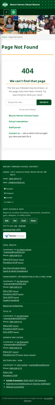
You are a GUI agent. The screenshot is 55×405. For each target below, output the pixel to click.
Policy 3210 (8, 259)
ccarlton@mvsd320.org (39, 365)
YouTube (9, 198)
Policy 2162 (8, 372)
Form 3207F (8, 297)
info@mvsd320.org (16, 182)
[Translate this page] (13, 12)
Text (14, 221)
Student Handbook (11, 300)
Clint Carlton (22, 365)
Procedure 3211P (10, 355)
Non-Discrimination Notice (14, 268)
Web (6, 221)
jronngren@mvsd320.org (15, 284)
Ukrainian (32, 355)
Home (4, 37)
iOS (15, 226)
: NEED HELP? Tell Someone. (26, 380)
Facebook (9, 189)
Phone (33, 221)
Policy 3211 (8, 352)
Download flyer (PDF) (12, 229)
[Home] (5, 4)
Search (44, 102)
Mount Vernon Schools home (23, 115)
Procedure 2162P (10, 375)
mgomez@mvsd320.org (14, 252)
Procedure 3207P (10, 294)
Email (23, 221)
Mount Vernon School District (25, 4)
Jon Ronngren (23, 281)
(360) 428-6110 (15, 178)
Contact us (14, 133)
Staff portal (14, 127)
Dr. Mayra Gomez (24, 249)
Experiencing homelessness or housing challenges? (28, 383)
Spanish (15, 260)
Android (22, 226)
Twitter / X (9, 202)
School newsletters (18, 121)
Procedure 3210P (10, 262)
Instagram (10, 193)
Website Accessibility (15, 387)
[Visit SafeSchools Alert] (27, 235)
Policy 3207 (8, 291)
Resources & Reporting (13, 306)
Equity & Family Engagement (15, 271)
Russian (21, 260)
